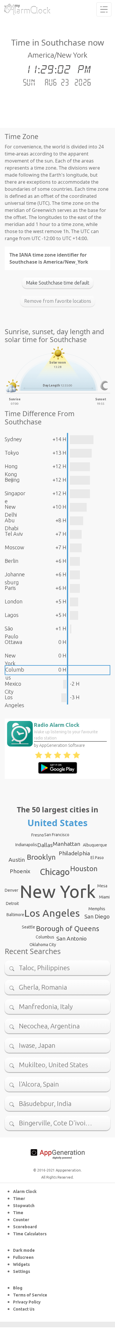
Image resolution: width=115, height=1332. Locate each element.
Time (18, 1212)
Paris (10, 588)
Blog (17, 1288)
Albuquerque (95, 845)
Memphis (96, 908)
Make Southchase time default (57, 282)
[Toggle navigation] (103, 9)
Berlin (11, 561)
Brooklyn (41, 857)
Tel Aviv (14, 534)
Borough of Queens (67, 929)
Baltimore (15, 914)
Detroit (12, 903)
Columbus (45, 937)
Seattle (28, 927)
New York (58, 891)
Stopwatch (23, 1205)
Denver (11, 890)
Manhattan (66, 844)
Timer (19, 1198)
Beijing (12, 480)
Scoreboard (25, 1226)
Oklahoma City (42, 944)
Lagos (12, 615)
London (13, 601)
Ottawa (13, 642)
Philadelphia (74, 853)
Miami (104, 897)
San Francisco (56, 834)
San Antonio (71, 938)
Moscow (14, 547)
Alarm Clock (25, 1191)
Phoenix (20, 871)
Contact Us (23, 1309)
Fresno (37, 835)
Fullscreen (23, 1257)
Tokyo (12, 453)
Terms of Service (30, 1295)
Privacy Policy (27, 1302)
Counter (21, 1219)
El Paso (97, 857)
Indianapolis (26, 844)
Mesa (102, 885)
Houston (84, 869)
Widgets (21, 1264)
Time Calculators (30, 1233)
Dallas (45, 845)
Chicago (55, 871)
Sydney (13, 439)
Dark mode (24, 1250)
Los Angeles (52, 912)
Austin (17, 859)
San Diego (97, 916)
